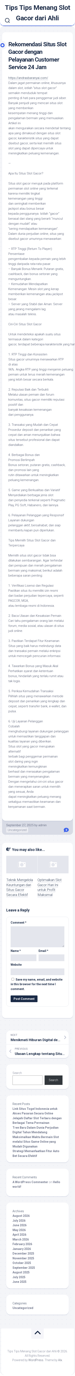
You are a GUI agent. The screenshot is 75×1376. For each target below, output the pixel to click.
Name (16, 951)
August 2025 (21, 1272)
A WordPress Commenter (30, 1182)
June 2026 (19, 1225)
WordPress (35, 1360)
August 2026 (21, 1215)
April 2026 (19, 1234)
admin (42, 825)
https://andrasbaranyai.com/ (28, 78)
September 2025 (23, 1267)
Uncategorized (17, 830)
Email (43, 951)
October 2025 (21, 1263)
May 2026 (19, 1230)
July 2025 (18, 1277)
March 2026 (20, 1239)
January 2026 (21, 1249)
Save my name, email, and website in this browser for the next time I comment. (36, 984)
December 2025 (23, 1253)
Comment (18, 922)
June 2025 (19, 1281)
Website (16, 964)
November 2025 (23, 1258)
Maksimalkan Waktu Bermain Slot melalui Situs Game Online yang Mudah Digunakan (35, 1141)
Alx (60, 1360)
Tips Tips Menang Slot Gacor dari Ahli (37, 13)
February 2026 (22, 1244)
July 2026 (18, 1220)
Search (17, 1073)
